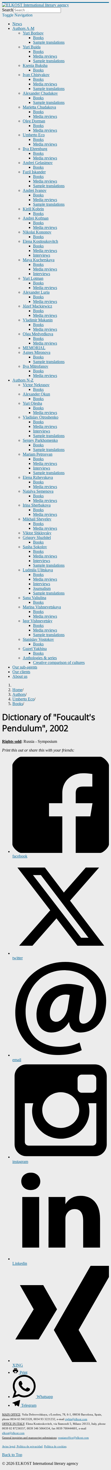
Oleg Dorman (34, 121)
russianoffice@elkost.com (73, 1437)
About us (19, 676)
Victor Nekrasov (36, 385)
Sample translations (49, 42)
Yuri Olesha (32, 403)
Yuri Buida (32, 47)
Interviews (41, 255)
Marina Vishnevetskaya (42, 607)
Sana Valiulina (34, 598)
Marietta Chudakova (39, 107)
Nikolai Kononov (37, 232)
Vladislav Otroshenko (40, 417)
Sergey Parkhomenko (40, 440)
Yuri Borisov (33, 33)
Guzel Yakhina (35, 648)
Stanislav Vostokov (38, 639)
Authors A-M (23, 28)
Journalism (42, 588)
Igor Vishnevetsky (37, 621)
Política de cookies (55, 1446)
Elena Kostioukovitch (40, 241)
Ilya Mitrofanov (35, 366)
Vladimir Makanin (38, 320)
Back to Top (12, 1455)
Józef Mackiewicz (37, 306)
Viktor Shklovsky (37, 533)
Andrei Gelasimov (38, 162)
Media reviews (45, 56)
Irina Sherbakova (37, 505)
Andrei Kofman (36, 218)
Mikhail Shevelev (37, 519)
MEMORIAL (34, 348)
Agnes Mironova (36, 352)
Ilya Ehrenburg (35, 149)
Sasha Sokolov (35, 547)
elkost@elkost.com (13, 1433)
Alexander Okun (36, 394)
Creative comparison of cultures (59, 662)
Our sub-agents (24, 667)
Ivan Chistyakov (36, 75)
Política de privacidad (29, 1446)
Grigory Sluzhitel (37, 537)
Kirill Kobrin (33, 209)
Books (38, 37)
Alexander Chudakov (40, 93)
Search (7, 10)
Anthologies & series (40, 658)
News (17, 24)
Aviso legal (8, 1446)
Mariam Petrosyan (37, 454)
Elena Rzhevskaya (38, 477)
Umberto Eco (34, 135)
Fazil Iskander (34, 172)
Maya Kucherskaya (38, 260)
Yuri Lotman (33, 278)
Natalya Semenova (38, 491)
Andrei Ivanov (34, 190)
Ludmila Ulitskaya (38, 570)
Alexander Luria (36, 292)
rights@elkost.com (76, 1419)
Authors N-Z (23, 380)
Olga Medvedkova (38, 334)
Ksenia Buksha (35, 65)
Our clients (21, 672)
